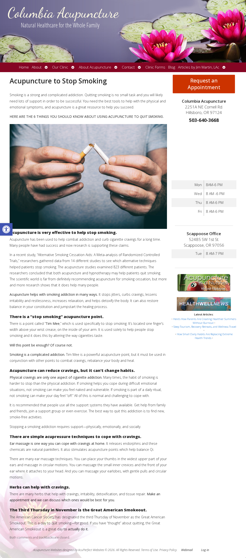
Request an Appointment (204, 84)
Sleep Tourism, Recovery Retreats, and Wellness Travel (204, 326)
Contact (128, 67)
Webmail (187, 550)
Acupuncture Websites (47, 550)
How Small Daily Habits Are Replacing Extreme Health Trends (205, 336)
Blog (171, 67)
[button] (6, 229)
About (37, 67)
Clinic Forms (155, 67)
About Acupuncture (95, 67)
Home (24, 67)
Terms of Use (149, 550)
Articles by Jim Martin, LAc (198, 67)
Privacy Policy (168, 550)
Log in (205, 550)
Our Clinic (60, 67)
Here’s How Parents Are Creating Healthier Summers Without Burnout (204, 321)
